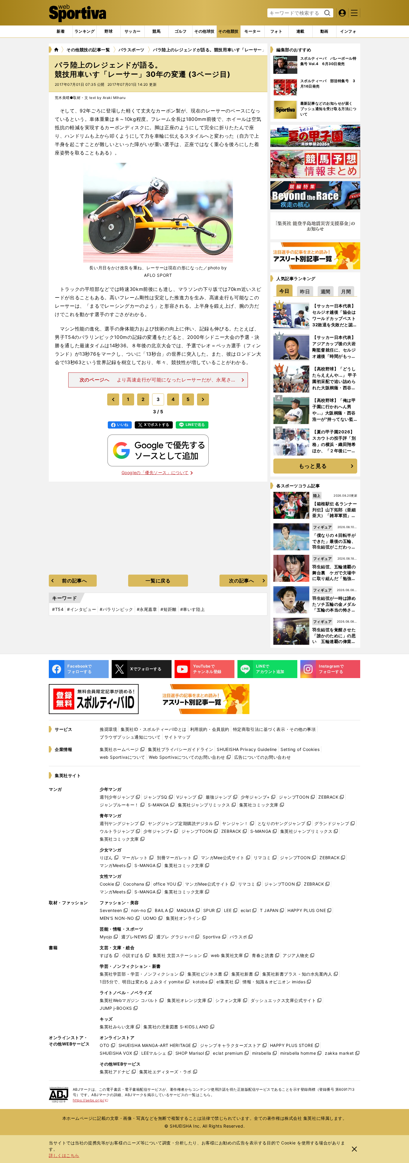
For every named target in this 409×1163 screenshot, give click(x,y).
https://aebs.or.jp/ (90, 1100)
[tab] (108, 31)
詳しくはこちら (64, 1155)
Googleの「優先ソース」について (155, 472)
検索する (326, 13)
